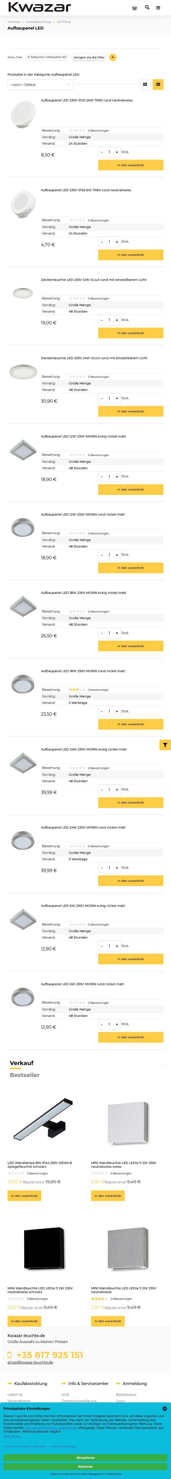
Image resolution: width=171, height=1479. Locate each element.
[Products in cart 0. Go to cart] (134, 7)
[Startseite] (40, 8)
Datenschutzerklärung (79, 1401)
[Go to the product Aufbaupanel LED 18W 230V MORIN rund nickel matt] (23, 699)
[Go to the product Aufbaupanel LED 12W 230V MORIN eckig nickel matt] (23, 465)
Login (120, 1401)
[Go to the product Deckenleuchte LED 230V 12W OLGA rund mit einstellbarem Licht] (23, 308)
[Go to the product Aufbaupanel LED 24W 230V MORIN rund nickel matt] (23, 856)
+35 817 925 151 (48, 1355)
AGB (65, 1395)
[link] (47, 57)
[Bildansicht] (145, 84)
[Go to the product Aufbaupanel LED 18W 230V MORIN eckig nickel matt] (23, 621)
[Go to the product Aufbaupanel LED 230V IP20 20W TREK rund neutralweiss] (23, 134)
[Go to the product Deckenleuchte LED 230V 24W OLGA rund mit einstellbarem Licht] (23, 386)
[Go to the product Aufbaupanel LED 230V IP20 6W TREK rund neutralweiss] (23, 224)
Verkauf (21, 1063)
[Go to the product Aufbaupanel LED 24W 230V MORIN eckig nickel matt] (23, 778)
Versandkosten (19, 1401)
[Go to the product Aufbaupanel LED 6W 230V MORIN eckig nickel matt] (23, 934)
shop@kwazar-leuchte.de (30, 1362)
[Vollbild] (158, 84)
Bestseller (25, 1075)
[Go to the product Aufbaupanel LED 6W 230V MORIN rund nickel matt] (23, 1012)
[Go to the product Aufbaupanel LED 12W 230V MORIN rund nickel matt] (23, 543)
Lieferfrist (15, 1395)
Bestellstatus (126, 1395)
